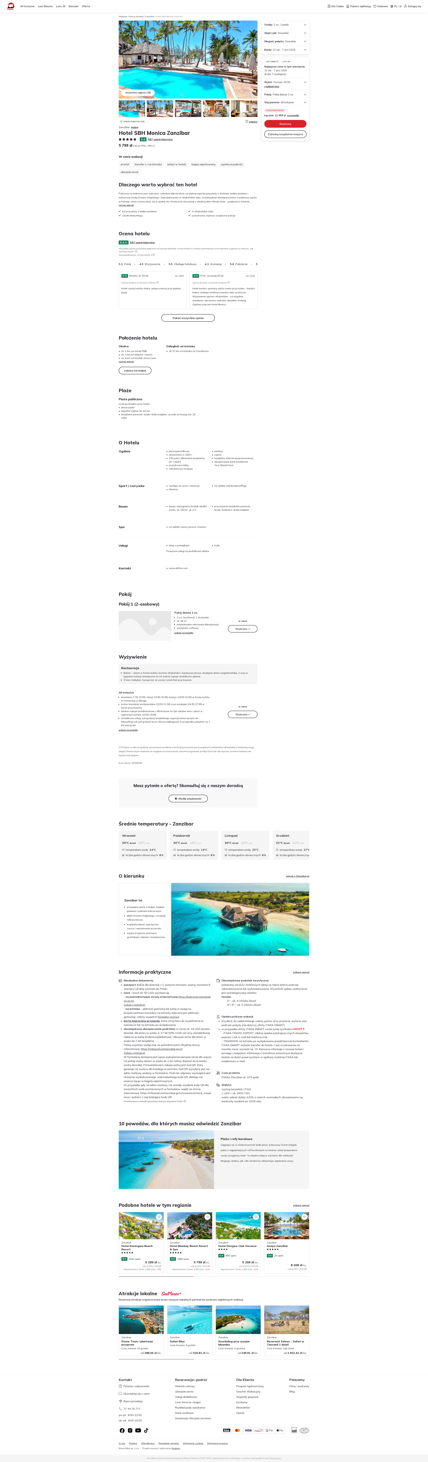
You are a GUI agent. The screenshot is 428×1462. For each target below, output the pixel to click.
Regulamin (275, 1458)
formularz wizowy (168, 1017)
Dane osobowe (184, 1413)
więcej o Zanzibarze (297, 876)
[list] (136, 251)
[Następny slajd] (257, 264)
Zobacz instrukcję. (135, 1004)
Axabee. (176, 1448)
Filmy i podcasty (299, 1386)
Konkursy (242, 1402)
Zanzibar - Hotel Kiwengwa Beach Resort (138, 1215)
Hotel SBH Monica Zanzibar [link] (169, 16)
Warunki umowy (185, 1386)
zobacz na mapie (135, 370)
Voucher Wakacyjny (248, 1391)
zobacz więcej (301, 972)
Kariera (133, 1443)
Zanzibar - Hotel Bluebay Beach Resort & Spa (188, 1215)
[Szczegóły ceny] (154, 146)
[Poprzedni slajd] (118, 1159)
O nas (122, 1443)
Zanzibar (149, 16)
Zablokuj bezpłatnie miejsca (285, 134)
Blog (292, 1391)
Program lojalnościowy (250, 1386)
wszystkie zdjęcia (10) (138, 92)
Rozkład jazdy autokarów (190, 1407)
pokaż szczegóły (183, 632)
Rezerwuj (285, 123)
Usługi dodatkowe (186, 1397)
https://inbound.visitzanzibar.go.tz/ (161, 1049)
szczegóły (293, 115)
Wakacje (123, 16)
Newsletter (243, 1407)
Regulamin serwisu (168, 1443)
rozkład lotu (271, 86)
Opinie (240, 1413)
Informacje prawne (217, 1443)
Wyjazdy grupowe (247, 1397)
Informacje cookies (193, 1443)
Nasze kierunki (136, 16)
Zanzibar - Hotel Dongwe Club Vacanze (238, 1213)
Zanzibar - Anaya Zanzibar (279, 1213)
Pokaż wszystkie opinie (188, 318)
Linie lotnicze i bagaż (188, 1402)
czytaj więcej (126, 205)
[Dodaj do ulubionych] (159, 1217)
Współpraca (147, 1443)
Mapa (134, 127)
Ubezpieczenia (184, 1391)
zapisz (253, 121)
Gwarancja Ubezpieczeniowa (193, 1418)
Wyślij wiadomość (189, 798)
